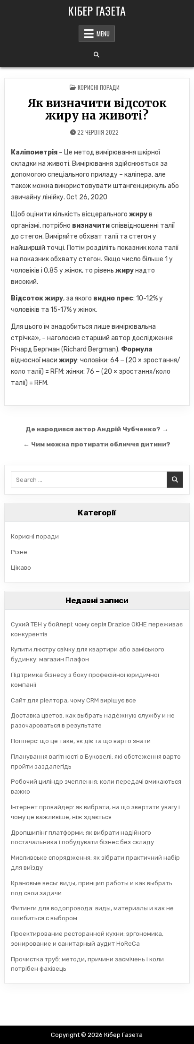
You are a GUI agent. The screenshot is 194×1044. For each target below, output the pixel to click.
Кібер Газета (97, 10)
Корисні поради (99, 87)
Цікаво (21, 567)
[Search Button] (96, 55)
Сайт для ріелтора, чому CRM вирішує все (73, 700)
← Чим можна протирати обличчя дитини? (96, 444)
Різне (19, 552)
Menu (103, 33)
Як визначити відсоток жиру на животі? (97, 109)
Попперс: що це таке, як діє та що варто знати (81, 740)
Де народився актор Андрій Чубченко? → (97, 429)
